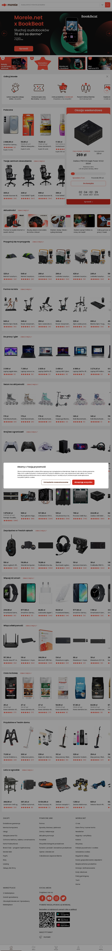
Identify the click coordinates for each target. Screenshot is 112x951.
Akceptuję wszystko (83, 482)
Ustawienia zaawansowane (56, 482)
